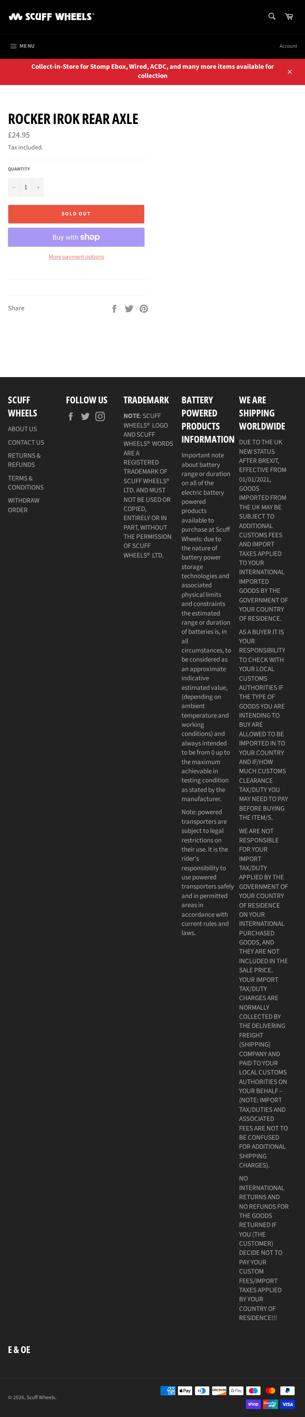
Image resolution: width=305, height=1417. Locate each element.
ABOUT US (22, 429)
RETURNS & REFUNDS (24, 460)
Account (288, 46)
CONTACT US (26, 442)
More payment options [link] (76, 257)
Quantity (19, 169)
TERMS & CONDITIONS (26, 483)
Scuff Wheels (41, 1397)
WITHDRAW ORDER (23, 505)
